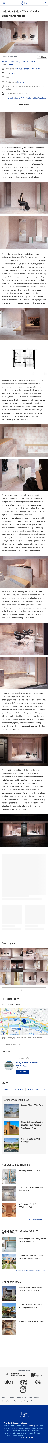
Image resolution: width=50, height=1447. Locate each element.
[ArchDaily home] (24, 3)
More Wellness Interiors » (37, 1219)
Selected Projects (33, 1089)
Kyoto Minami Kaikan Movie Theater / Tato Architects (30, 1289)
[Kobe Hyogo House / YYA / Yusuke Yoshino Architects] (9, 1244)
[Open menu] (3, 2)
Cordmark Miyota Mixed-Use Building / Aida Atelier (30, 1306)
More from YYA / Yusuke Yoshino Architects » (30, 1271)
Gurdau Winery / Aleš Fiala (32, 1105)
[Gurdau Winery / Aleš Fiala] (11, 1111)
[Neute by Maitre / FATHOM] (9, 1176)
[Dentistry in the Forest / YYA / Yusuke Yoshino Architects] (9, 1261)
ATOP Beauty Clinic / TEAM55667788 (27, 1206)
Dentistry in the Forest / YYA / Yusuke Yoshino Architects (31, 1257)
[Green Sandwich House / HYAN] (9, 1327)
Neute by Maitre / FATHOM (29, 1170)
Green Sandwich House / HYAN (31, 1321)
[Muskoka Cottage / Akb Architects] (11, 1145)
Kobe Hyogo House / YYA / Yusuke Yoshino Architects (32, 1240)
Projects (6, 1089)
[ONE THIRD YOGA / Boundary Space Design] (9, 1193)
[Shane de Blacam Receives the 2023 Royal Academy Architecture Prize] (11, 1128)
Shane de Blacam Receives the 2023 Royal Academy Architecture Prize (32, 1125)
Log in (44, 3)
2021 (12, 77)
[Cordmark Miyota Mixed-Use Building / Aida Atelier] (9, 1310)
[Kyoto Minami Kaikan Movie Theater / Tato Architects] (9, 1293)
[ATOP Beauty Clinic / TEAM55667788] (9, 1210)
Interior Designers (13, 98)
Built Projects (18, 1089)
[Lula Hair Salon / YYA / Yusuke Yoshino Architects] (17, 954)
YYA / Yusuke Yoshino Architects (27, 69)
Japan (10, 64)
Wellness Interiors (11, 62)
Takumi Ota (21, 82)
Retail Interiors (28, 62)
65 (12, 73)
